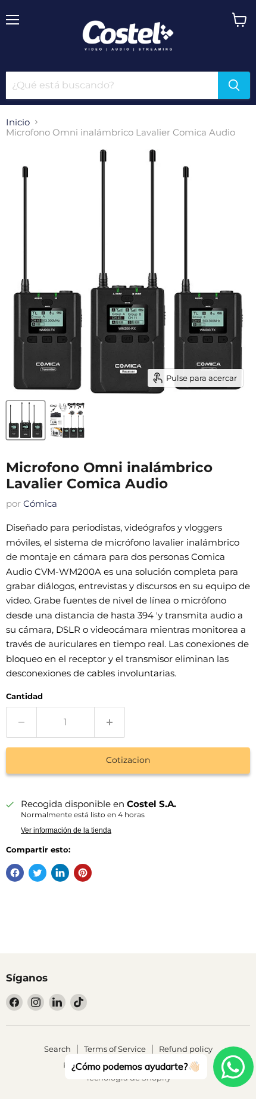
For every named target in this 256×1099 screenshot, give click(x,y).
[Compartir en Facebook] (15, 873)
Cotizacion (128, 760)
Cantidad (24, 696)
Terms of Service (115, 1049)
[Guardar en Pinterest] (83, 873)
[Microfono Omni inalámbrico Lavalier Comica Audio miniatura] (26, 420)
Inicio (18, 122)
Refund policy (186, 1049)
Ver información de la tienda (66, 830)
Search (57, 1049)
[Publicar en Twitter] (37, 873)
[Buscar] (234, 85)
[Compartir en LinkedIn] (60, 873)
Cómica (40, 503)
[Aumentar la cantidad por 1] (110, 722)
